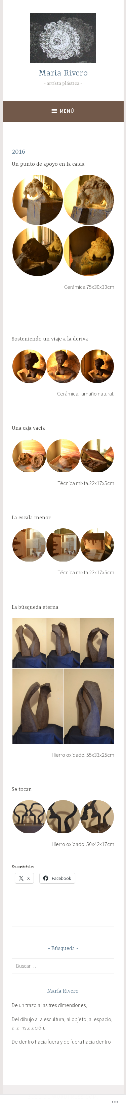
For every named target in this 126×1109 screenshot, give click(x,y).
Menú (67, 111)
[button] (37, 200)
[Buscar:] (63, 965)
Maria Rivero (63, 73)
